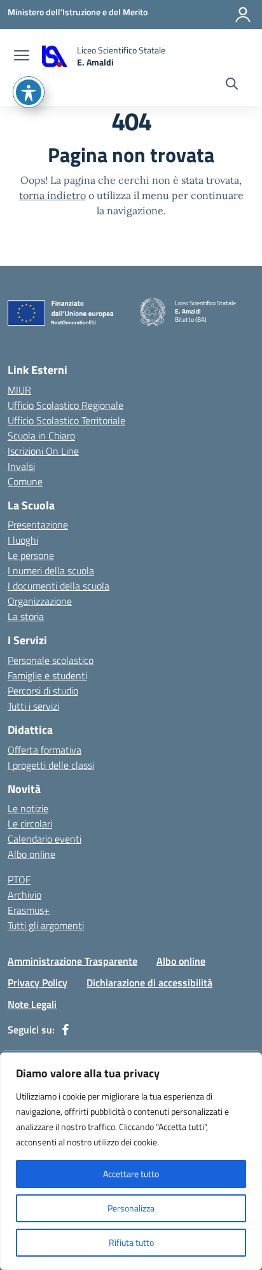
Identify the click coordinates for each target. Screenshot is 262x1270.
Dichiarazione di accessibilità (149, 982)
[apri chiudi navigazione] (21, 56)
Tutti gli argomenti (46, 925)
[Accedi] (242, 14)
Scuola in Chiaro (41, 435)
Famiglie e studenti (47, 675)
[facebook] (65, 1029)
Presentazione (38, 524)
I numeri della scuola (51, 570)
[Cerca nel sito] (232, 85)
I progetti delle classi (51, 765)
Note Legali (32, 1004)
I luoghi (23, 540)
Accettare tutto (131, 1173)
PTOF (19, 879)
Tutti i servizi (33, 706)
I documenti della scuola (58, 585)
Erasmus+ (29, 910)
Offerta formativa (44, 749)
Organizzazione (40, 601)
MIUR (19, 389)
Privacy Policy (37, 982)
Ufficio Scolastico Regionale (65, 405)
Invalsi (21, 466)
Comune (25, 481)
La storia (26, 616)
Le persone (31, 555)
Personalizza (131, 1208)
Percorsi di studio (43, 690)
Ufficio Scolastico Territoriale (66, 420)
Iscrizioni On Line (43, 451)
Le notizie (28, 808)
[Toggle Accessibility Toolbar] (28, 92)
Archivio (24, 894)
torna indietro (52, 195)
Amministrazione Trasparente (72, 961)
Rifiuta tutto (131, 1242)
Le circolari (30, 823)
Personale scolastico (50, 660)
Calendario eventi (44, 838)
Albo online (31, 854)
